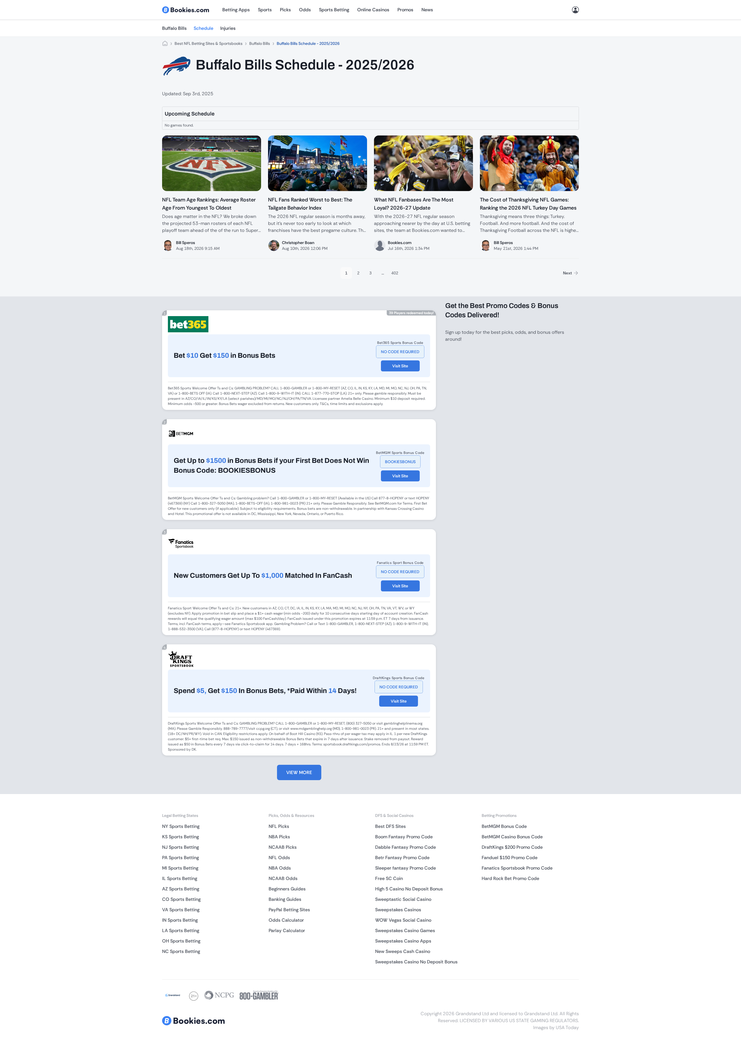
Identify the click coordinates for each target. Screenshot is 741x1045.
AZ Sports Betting (180, 889)
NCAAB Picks (283, 847)
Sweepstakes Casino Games (405, 930)
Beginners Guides (287, 889)
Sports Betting (334, 10)
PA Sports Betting (180, 858)
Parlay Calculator (287, 930)
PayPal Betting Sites (289, 910)
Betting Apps (236, 10)
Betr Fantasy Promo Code (402, 858)
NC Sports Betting (181, 951)
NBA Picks (279, 837)
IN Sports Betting (180, 920)
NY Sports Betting (180, 826)
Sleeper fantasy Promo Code (405, 868)
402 (394, 273)
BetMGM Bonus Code (504, 826)
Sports (265, 10)
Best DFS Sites (390, 826)
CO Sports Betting (181, 899)
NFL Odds (279, 858)
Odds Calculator (286, 920)
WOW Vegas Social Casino (403, 920)
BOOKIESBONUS (400, 461)
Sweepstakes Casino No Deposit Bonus (416, 962)
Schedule (203, 28)
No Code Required (400, 351)
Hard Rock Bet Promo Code (510, 878)
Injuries (228, 28)
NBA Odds (280, 868)
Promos (405, 10)
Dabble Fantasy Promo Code (405, 847)
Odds (305, 10)
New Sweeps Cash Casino (402, 951)
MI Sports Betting (180, 868)
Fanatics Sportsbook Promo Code (517, 868)
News (427, 10)
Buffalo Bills (174, 28)
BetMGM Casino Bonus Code (512, 837)
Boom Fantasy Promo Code (404, 837)
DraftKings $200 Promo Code (512, 847)
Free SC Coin (389, 878)
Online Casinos (373, 10)
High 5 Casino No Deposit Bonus (409, 889)
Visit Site (400, 365)
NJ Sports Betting (180, 847)
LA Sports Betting (180, 930)
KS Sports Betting (180, 837)
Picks (285, 10)
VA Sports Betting (180, 910)
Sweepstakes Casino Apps (403, 941)
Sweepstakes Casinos (398, 910)
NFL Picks (279, 826)
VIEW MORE (299, 772)
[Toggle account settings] (575, 9)
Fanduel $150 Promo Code (510, 858)
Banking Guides (285, 899)
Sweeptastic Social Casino (403, 899)
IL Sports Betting (179, 878)
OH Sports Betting (181, 941)
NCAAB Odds (283, 878)
